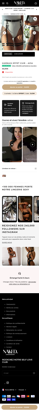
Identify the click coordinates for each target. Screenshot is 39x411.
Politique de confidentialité (15, 323)
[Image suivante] (34, 33)
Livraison (9, 337)
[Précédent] (2, 9)
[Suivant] (36, 9)
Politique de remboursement (16, 333)
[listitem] (12, 144)
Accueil (6, 14)
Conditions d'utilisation (14, 340)
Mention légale (11, 326)
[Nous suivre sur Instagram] (7, 382)
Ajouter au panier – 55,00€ (19, 407)
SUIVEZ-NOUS (7, 242)
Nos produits (10, 311)
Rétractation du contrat (14, 330)
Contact (9, 347)
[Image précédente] (4, 33)
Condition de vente (12, 343)
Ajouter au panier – (19, 87)
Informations (10, 314)
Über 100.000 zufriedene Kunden (24, 66)
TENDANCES (10, 304)
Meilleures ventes (12, 308)
